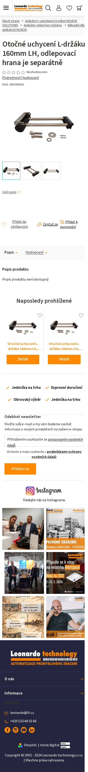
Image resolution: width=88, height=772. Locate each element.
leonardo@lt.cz (22, 712)
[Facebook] (7, 730)
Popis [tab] (9, 252)
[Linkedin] (32, 730)
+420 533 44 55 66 (23, 721)
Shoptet (30, 745)
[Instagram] (16, 730)
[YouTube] (24, 730)
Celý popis (9, 192)
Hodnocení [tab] (34, 252)
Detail (23, 359)
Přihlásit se (20, 468)
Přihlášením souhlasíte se (45, 442)
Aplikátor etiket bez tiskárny (43, 25)
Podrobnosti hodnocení (20, 77)
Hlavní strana (10, 21)
